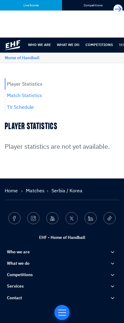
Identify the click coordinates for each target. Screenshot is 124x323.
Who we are (39, 44)
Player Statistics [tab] (24, 84)
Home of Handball (22, 57)
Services (15, 286)
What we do (68, 44)
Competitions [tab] (93, 5)
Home (12, 190)
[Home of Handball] (62, 312)
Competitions (99, 44)
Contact (14, 297)
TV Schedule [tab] (20, 107)
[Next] (117, 9)
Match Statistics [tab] (24, 95)
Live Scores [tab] (31, 5)
